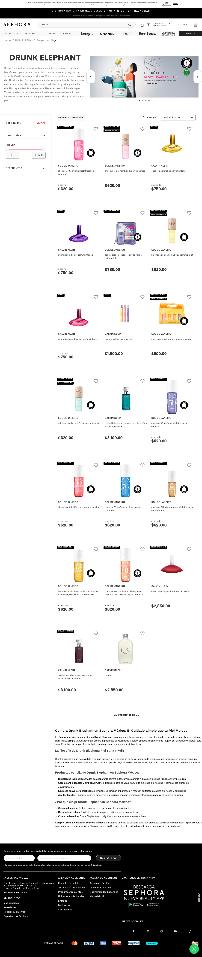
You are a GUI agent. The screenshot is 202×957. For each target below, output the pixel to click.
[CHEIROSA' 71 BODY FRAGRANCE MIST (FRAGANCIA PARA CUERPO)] (172, 481)
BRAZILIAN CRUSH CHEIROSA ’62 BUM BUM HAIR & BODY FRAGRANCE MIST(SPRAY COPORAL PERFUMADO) (78, 593)
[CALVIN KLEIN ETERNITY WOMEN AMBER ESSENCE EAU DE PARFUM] (78, 649)
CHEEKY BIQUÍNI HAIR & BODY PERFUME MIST (125, 171)
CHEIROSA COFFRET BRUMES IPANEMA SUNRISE (171, 339)
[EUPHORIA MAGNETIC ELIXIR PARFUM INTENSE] (78, 313)
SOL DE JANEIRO (68, 166)
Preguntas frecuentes (70, 892)
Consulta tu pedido (68, 883)
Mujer (54, 40)
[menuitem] (11, 33)
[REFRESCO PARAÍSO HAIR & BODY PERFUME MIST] (78, 397)
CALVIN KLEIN (159, 166)
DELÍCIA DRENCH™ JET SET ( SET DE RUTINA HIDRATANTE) (123, 256)
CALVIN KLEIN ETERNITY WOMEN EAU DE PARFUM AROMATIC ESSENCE (126, 425)
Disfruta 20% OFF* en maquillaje (77, 11)
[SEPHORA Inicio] (17, 24)
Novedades (9, 907)
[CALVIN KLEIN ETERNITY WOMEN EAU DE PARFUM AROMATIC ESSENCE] (125, 397)
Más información (166, 4)
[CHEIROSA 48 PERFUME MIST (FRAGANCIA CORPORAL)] (78, 144)
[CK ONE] (125, 649)
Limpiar (41, 123)
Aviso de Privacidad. (92, 865)
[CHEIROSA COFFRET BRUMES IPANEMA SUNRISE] (172, 313)
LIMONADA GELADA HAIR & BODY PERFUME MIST (172, 255)
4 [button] (149, 100)
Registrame (108, 858)
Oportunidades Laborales (104, 892)
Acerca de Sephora (100, 883)
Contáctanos (65, 910)
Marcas (190, 34)
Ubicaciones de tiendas (71, 896)
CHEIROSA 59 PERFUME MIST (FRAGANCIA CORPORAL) (169, 425)
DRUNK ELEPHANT (24, 40)
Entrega (62, 901)
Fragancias (43, 40)
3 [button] (145, 100)
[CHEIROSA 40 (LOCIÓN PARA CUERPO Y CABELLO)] (78, 481)
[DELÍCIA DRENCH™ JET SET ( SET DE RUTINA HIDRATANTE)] (125, 229)
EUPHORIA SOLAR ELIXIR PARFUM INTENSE (169, 171)
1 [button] (139, 100)
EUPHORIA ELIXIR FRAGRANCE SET (119, 339)
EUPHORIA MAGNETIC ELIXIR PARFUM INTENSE (78, 339)
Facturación (64, 905)
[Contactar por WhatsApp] (194, 949)
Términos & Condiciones (72, 887)
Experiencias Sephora (15, 916)
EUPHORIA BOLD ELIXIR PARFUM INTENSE (75, 255)
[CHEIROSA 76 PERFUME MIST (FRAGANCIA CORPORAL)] (125, 481)
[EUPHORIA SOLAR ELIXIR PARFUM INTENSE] (172, 144)
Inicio (8, 40)
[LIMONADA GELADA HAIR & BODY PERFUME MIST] (172, 229)
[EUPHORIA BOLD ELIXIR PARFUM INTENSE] (78, 229)
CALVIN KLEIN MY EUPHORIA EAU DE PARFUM (170, 591)
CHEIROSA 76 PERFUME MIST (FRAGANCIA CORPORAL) (122, 509)
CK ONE (108, 675)
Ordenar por (150, 117)
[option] (144, 77)
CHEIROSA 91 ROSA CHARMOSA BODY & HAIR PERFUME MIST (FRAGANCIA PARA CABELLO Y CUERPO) (124, 593)
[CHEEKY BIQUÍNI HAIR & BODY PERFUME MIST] (125, 144)
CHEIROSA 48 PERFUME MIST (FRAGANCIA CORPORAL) (76, 172)
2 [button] (142, 100)
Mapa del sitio (97, 896)
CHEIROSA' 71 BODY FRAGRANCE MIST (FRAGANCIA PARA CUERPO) (172, 509)
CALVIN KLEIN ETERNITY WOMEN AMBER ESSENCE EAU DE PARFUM (75, 677)
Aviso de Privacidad (101, 887)
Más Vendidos (11, 903)
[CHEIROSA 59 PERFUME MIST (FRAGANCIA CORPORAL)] (172, 397)
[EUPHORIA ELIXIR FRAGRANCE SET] (125, 313)
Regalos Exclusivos (14, 912)
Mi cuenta (182, 25)
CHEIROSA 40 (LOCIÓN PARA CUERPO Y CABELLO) (79, 507)
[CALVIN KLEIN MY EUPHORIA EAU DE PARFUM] (172, 565)
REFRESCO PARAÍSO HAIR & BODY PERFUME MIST (79, 423)
